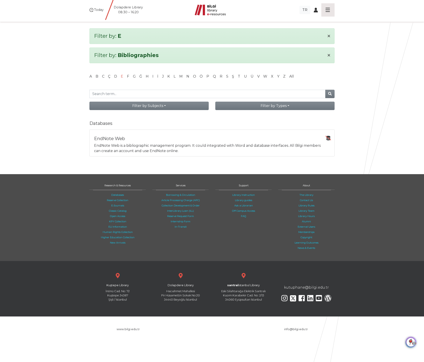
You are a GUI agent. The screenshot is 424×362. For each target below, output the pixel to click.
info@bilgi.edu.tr (296, 329)
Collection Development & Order (181, 205)
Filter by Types (274, 106)
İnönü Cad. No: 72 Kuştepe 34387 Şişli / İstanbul (118, 292)
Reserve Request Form (180, 216)
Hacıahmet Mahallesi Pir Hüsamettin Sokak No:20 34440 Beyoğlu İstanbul (180, 292)
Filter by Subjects (147, 106)
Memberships (306, 232)
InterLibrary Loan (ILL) (180, 210)
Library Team (306, 210)
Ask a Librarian (243, 205)
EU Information (117, 226)
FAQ (243, 216)
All (291, 76)
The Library (306, 194)
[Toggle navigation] (328, 10)
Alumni (306, 221)
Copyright (306, 237)
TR (304, 10)
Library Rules (306, 205)
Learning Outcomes (306, 242)
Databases (117, 194)
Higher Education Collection (117, 237)
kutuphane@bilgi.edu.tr (306, 287)
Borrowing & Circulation (180, 194)
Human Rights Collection (118, 232)
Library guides (243, 200)
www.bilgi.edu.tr (128, 329)
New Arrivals (117, 242)
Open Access (117, 216)
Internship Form (180, 221)
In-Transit (181, 226)
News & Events (306, 248)
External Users (306, 226)
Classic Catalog (118, 210)
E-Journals (117, 205)
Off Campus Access (243, 210)
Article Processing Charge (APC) (180, 200)
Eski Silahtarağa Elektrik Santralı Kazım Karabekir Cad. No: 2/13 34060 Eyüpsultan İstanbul (243, 292)
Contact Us (306, 200)
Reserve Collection (117, 200)
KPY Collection (117, 221)
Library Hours (306, 216)
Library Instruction (243, 194)
